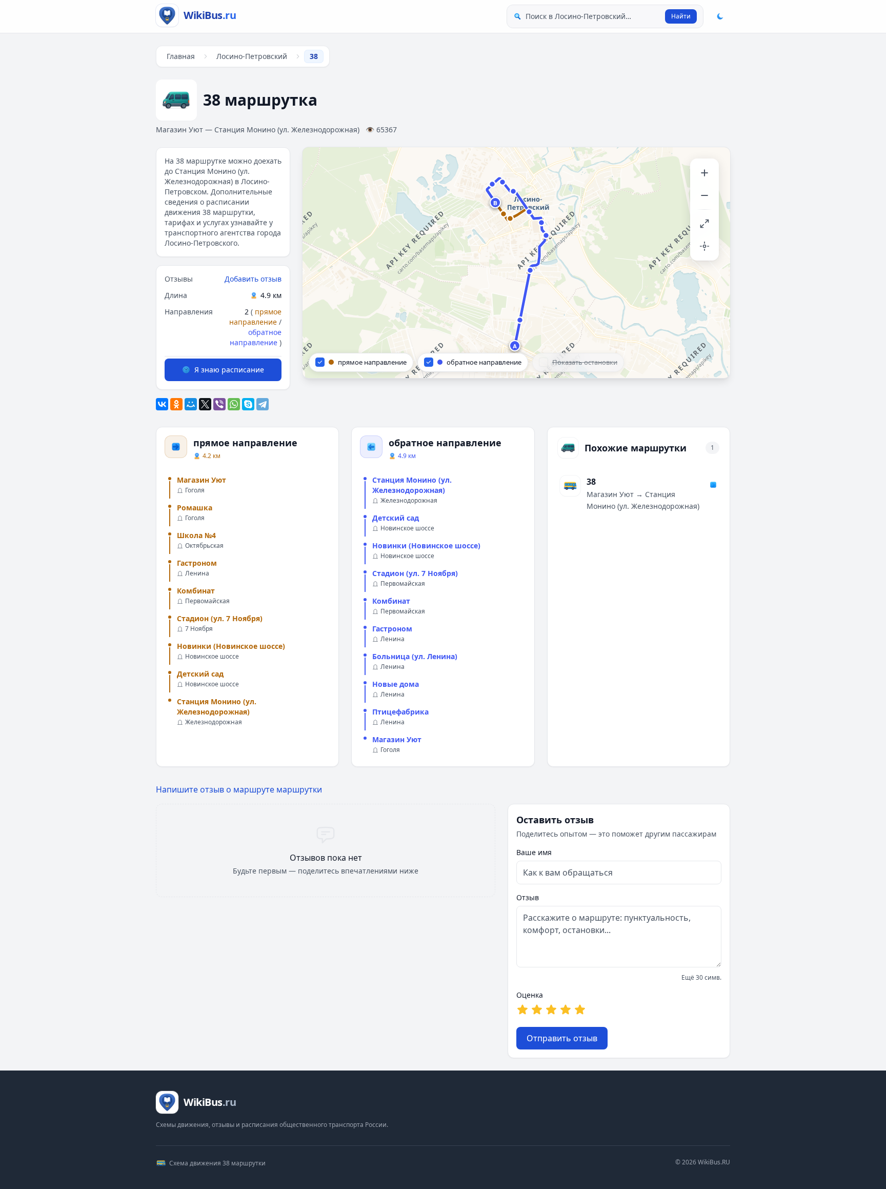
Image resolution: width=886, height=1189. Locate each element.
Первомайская (207, 601)
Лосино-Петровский (251, 56)
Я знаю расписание (229, 369)
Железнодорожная (213, 722)
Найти (681, 16)
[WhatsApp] (234, 404)
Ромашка (194, 507)
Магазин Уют (201, 480)
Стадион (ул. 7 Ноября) (220, 618)
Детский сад (200, 674)
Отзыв (527, 897)
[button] (515, 346)
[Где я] (704, 246)
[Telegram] (262, 404)
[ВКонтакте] (162, 404)
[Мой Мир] (191, 404)
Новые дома (395, 684)
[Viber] (219, 404)
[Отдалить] (704, 195)
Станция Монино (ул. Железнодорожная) (216, 707)
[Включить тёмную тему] (720, 16)
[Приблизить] (704, 173)
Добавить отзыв (253, 279)
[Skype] (248, 404)
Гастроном (197, 563)
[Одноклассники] (176, 404)
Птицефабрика (400, 712)
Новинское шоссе (212, 656)
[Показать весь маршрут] (704, 223)
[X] (205, 404)
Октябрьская (204, 546)
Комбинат (196, 591)
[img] (516, 262)
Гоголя (195, 490)
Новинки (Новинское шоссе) (231, 646)
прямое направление (255, 317)
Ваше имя (534, 852)
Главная (181, 56)
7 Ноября (199, 629)
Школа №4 (196, 535)
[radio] (522, 1009)
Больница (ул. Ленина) (414, 656)
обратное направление (255, 337)
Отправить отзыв (562, 1038)
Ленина (197, 573)
